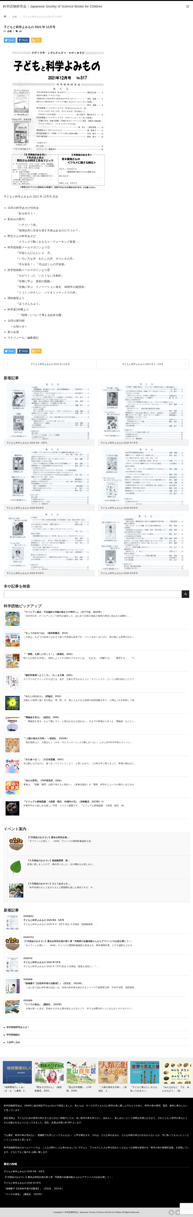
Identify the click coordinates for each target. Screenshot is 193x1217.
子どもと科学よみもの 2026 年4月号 (25, 573)
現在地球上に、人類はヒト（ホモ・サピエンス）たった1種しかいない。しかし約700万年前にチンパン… (78, 742)
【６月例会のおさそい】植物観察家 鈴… (48, 860)
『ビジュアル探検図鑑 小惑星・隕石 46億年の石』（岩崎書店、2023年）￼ (63, 801)
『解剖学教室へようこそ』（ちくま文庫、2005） (48, 675)
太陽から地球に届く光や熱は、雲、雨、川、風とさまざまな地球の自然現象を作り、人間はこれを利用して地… (79, 700)
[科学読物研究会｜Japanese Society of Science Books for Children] (52, 7)
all (20, 31)
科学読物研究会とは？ (18, 1027)
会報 (9, 31)
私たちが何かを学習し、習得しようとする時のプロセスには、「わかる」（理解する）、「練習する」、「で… (79, 658)
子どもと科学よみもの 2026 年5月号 (119, 508)
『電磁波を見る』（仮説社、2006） (41, 717)
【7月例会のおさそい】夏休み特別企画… (48, 837)
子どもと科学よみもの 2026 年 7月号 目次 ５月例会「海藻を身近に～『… (60, 966)
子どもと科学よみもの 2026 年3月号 (119, 573)
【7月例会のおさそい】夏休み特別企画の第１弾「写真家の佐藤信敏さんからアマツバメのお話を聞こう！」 (78, 941)
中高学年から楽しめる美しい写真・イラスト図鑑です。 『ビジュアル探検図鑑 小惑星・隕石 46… (74, 805)
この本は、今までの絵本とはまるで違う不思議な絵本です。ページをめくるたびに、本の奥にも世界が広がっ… (79, 637)
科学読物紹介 (13, 1034)
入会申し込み (13, 1042)
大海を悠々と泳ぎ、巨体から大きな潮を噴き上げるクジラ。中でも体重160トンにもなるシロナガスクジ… (78, 1008)
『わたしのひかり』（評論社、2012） (43, 696)
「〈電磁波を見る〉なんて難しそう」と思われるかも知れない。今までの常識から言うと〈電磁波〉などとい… (79, 721)
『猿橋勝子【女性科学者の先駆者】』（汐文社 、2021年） (53, 983)
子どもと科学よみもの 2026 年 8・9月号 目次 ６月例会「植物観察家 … (60, 924)
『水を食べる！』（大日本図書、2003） (44, 759)
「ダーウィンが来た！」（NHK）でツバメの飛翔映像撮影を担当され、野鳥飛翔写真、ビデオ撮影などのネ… (79, 945)
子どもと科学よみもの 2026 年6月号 (25, 508)
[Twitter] (178, 1212)
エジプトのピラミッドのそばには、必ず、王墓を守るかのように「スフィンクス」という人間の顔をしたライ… (79, 679)
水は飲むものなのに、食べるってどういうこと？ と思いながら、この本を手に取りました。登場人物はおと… (79, 763)
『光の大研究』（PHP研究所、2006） (43, 780)
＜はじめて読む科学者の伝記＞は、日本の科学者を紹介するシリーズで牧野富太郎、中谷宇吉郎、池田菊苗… (79, 987)
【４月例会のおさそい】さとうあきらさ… (48, 883)
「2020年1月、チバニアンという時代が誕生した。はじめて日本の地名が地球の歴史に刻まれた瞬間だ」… (77, 616)
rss (171, 1212)
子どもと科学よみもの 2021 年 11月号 (50, 364)
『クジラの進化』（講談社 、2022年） (43, 1004)
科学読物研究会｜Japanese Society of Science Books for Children (93, 1212)
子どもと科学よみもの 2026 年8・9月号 (27, 443)
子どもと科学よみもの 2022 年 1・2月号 (142, 364)
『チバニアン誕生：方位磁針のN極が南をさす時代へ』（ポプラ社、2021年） (63, 612)
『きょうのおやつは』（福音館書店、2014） (46, 633)
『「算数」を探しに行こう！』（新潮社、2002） (48, 654)
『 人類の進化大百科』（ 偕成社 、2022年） (46, 738)
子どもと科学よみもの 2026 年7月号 (119, 443)
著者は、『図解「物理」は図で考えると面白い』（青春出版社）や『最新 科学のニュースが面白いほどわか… (79, 784)
